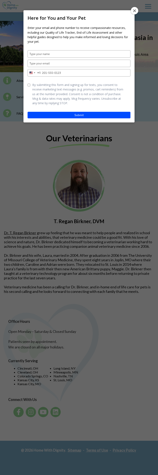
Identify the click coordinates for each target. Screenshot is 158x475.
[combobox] (34, 72)
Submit (79, 115)
